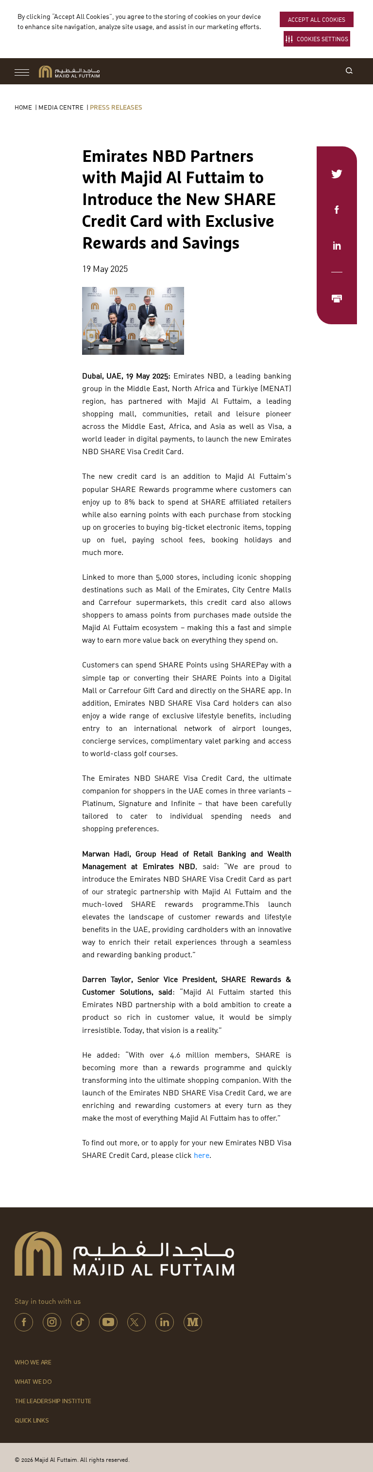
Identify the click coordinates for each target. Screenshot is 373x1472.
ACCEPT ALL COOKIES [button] (316, 19)
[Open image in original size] (69, 71)
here (201, 1155)
